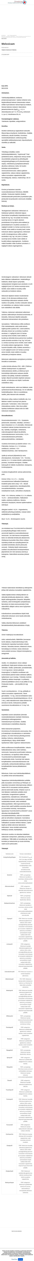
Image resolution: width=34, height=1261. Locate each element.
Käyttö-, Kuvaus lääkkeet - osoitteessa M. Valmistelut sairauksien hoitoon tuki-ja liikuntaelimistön (16, 37)
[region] (17, 18)
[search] (31, 2)
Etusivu (4, 35)
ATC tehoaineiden (12, 35)
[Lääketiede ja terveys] (17, 2)
